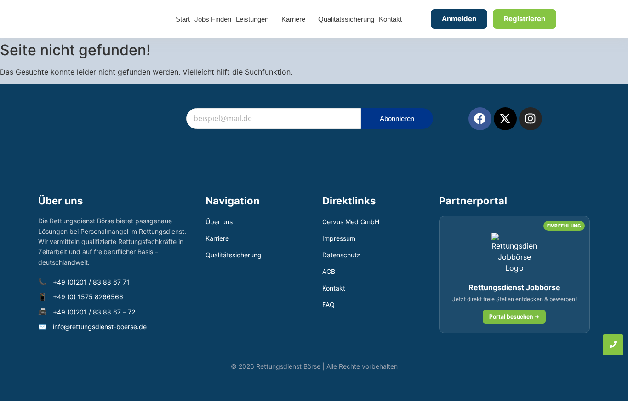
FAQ (328, 304)
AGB (328, 271)
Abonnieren (397, 118)
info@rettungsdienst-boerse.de (100, 327)
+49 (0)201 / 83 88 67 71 (91, 282)
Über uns (219, 222)
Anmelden (459, 18)
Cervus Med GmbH (350, 222)
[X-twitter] (505, 118)
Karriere (217, 238)
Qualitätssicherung (234, 255)
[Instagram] (530, 118)
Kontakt (333, 288)
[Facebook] (479, 118)
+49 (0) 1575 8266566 (88, 297)
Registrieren (524, 18)
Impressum (338, 238)
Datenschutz (341, 255)
